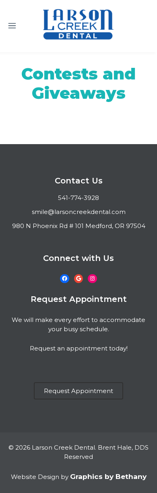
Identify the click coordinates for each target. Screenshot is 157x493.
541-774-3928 (78, 198)
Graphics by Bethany (108, 477)
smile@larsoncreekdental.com (79, 212)
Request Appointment (78, 391)
